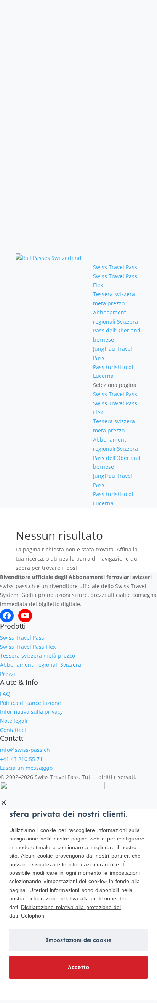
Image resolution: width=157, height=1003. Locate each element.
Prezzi (7, 673)
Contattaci (13, 730)
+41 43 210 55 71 (21, 759)
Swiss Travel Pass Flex (28, 646)
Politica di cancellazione (30, 702)
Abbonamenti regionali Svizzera (40, 664)
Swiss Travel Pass (115, 267)
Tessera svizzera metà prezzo (37, 655)
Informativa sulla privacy (31, 711)
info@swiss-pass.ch (25, 749)
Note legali (13, 720)
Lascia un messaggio (26, 767)
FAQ (5, 693)
